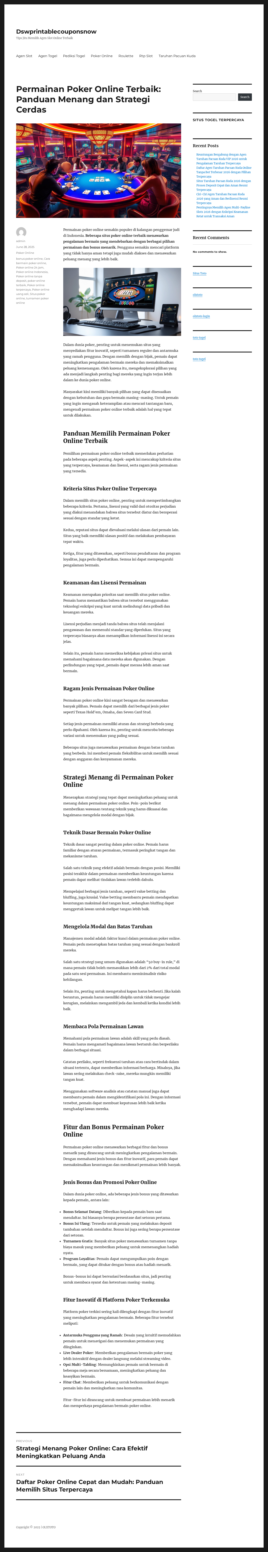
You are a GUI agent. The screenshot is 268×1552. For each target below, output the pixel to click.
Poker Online (102, 56)
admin (20, 241)
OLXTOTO (49, 1527)
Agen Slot (24, 56)
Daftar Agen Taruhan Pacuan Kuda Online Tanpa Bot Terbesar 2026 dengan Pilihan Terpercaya (223, 172)
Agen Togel (47, 56)
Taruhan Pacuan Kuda (177, 56)
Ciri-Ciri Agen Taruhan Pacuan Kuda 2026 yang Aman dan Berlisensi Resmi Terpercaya (222, 199)
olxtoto (197, 295)
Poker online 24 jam (30, 267)
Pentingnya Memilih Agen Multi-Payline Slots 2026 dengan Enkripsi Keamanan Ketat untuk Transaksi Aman (223, 212)
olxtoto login (201, 316)
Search (197, 91)
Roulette (126, 56)
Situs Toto (199, 273)
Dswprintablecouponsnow (56, 31)
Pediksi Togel (74, 56)
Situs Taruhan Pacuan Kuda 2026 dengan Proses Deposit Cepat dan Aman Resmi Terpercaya (223, 185)
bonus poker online (29, 258)
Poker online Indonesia (32, 272)
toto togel (199, 337)
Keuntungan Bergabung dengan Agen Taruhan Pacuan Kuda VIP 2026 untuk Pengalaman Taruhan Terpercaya (221, 159)
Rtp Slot (146, 56)
